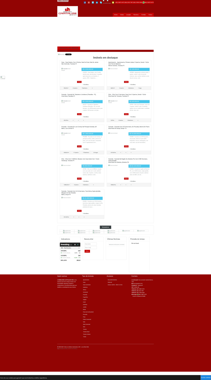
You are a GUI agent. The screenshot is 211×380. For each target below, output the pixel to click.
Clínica (84, 289)
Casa (84, 282)
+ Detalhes (86, 84)
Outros (150, 14)
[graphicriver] (67, 230)
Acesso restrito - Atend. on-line (115, 284)
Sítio (84, 326)
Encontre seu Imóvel (68, 48)
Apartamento (86, 279)
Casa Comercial (86, 284)
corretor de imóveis (72, 348)
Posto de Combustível (88, 312)
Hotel (84, 302)
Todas (84, 336)
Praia (84, 317)
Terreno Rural (86, 331)
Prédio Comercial (87, 319)
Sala (84, 321)
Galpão (84, 299)
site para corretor (63, 348)
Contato (143, 14)
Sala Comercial (86, 324)
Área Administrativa (112, 279)
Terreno (85, 329)
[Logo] (67, 11)
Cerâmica (85, 287)
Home (115, 14)
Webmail (110, 282)
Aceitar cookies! (205, 377)
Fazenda (85, 294)
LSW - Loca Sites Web (83, 347)
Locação (128, 14)
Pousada (85, 314)
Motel (84, 309)
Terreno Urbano (86, 334)
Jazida (84, 307)
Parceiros (136, 14)
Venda (122, 14)
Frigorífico (85, 297)
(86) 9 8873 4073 (143, 294)
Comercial (85, 292)
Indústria (85, 304)
